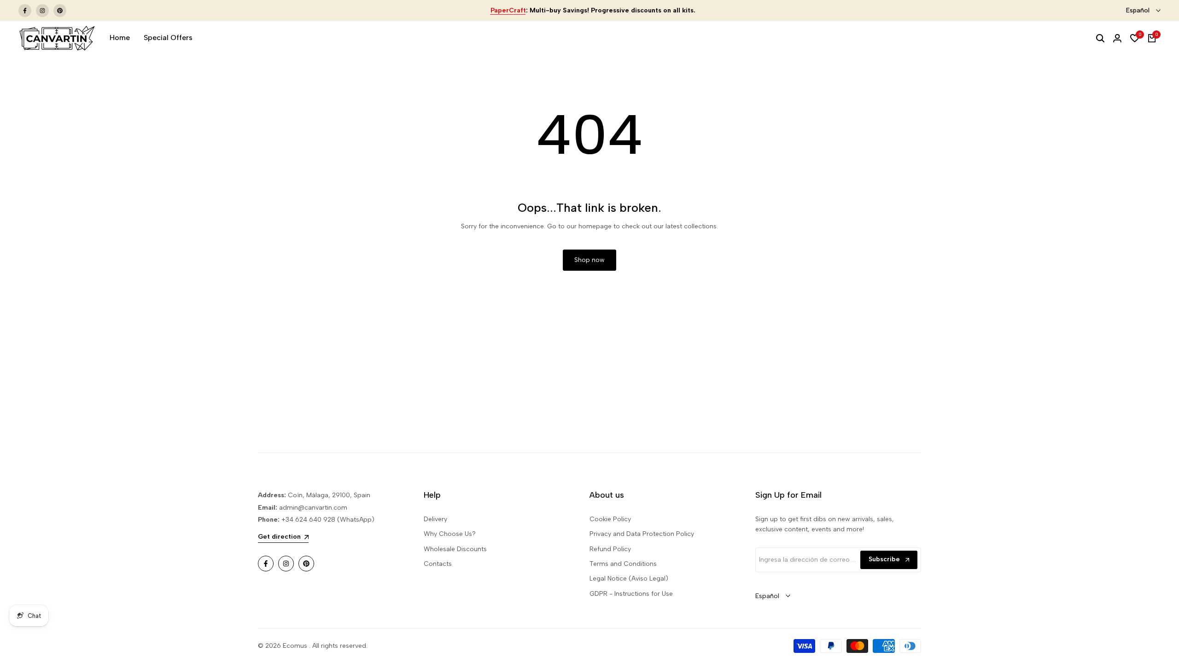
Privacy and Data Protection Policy (642, 534)
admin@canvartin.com (313, 508)
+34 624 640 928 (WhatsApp (326, 519)
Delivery (435, 519)
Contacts (438, 564)
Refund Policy (610, 549)
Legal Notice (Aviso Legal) (629, 578)
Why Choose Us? (450, 534)
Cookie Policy (610, 519)
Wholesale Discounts (455, 549)
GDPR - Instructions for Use (631, 594)
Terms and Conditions (623, 564)
